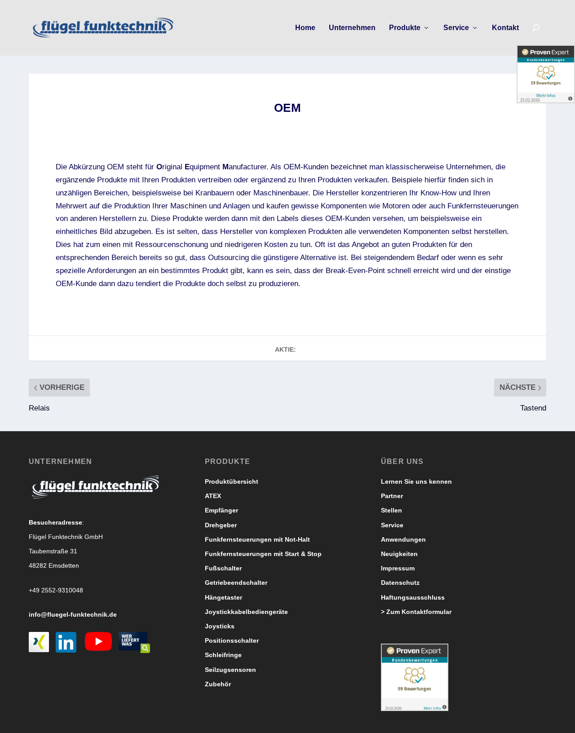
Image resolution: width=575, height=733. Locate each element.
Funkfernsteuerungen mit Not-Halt (257, 539)
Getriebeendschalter (236, 582)
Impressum (398, 568)
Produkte (404, 27)
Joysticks (219, 626)
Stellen (391, 510)
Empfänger (221, 510)
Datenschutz (400, 582)
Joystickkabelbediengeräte (246, 611)
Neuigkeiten (399, 553)
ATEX (213, 495)
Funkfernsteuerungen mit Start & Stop (263, 553)
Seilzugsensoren (230, 669)
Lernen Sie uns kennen (416, 481)
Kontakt (505, 27)
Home (305, 27)
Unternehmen (352, 27)
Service (456, 27)
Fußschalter (223, 568)
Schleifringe (223, 654)
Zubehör (218, 684)
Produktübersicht (231, 481)
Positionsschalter (232, 640)
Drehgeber (221, 525)
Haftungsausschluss (413, 597)
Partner (392, 495)
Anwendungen (403, 539)
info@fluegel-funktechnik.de (73, 614)
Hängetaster (223, 597)
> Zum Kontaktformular (416, 611)
